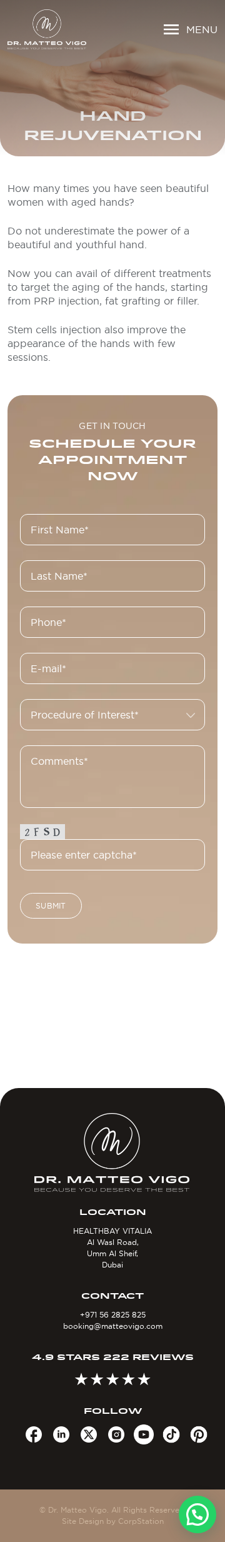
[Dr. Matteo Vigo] (47, 29)
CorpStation (141, 1521)
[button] (197, 1514)
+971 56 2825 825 (113, 1314)
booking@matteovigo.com (112, 1326)
